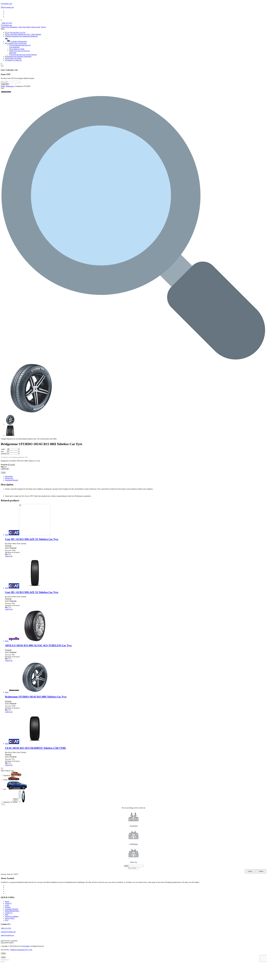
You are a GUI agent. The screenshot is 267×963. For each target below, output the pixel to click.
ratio (2, 451)
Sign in (43, 27)
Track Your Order (24, 27)
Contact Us (8, 913)
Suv (4, 789)
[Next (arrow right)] (4, 961)
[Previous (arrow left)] (2, 961)
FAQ (6, 920)
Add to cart (5, 469)
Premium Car (8, 802)
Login (7, 905)
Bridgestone (10, 86)
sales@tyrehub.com (7, 7)
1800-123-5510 (6, 928)
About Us (8, 903)
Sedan (5, 780)
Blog (6, 914)
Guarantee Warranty (11, 909)
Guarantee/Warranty (11, 480)
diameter (4, 454)
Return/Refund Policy (12, 911)
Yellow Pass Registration (9, 27)
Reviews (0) (9, 478)
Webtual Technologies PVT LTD (21, 950)
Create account (35, 27)
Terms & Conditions (11, 916)
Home (3, 86)
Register (7, 907)
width (3, 449)
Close (3, 472)
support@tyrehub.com (8, 932)
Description (9, 476)
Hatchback (7, 775)
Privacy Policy (10, 918)
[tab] (135, 476)
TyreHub (27, 946)
